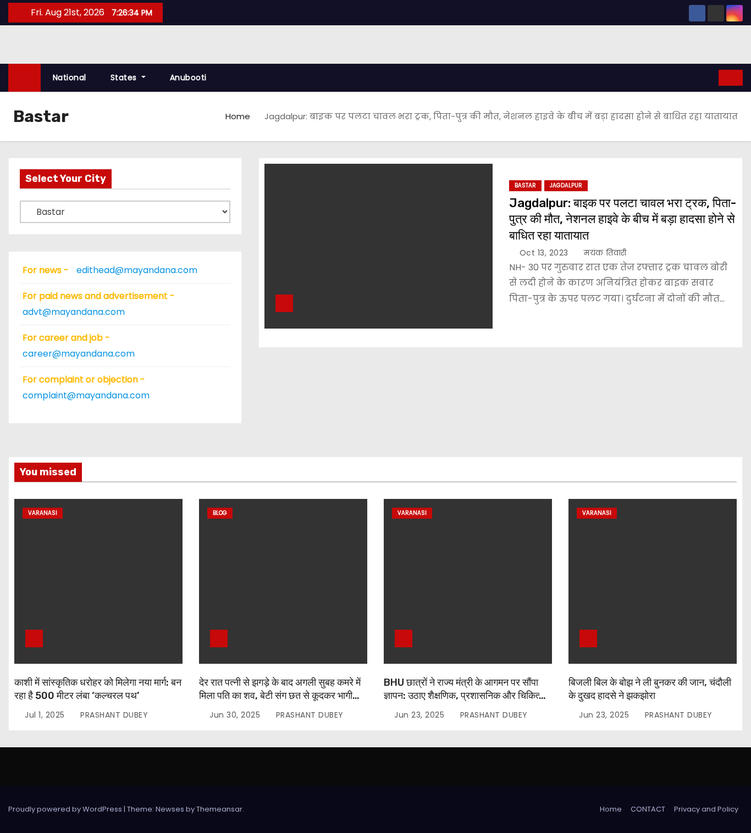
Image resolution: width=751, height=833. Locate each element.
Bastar (525, 185)
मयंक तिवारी (604, 252)
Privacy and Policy (706, 809)
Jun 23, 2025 (420, 714)
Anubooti (188, 77)
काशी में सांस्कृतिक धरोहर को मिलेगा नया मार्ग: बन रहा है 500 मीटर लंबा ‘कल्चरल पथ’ (97, 689)
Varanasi (42, 513)
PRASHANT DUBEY (113, 714)
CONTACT (648, 809)
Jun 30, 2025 (236, 714)
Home (237, 116)
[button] (711, 77)
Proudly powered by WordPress (66, 809)
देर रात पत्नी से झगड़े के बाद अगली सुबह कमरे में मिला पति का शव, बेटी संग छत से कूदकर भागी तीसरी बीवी (280, 695)
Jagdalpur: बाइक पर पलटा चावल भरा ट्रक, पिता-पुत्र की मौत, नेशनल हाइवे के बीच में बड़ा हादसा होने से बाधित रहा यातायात (622, 219)
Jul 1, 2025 (46, 714)
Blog (220, 513)
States (125, 77)
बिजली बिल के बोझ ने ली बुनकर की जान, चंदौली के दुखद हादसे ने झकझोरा (649, 689)
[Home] (24, 78)
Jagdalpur (566, 185)
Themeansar (219, 809)
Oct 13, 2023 (545, 252)
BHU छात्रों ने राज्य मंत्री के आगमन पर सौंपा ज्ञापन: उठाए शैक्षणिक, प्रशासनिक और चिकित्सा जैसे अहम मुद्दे (466, 695)
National (69, 77)
